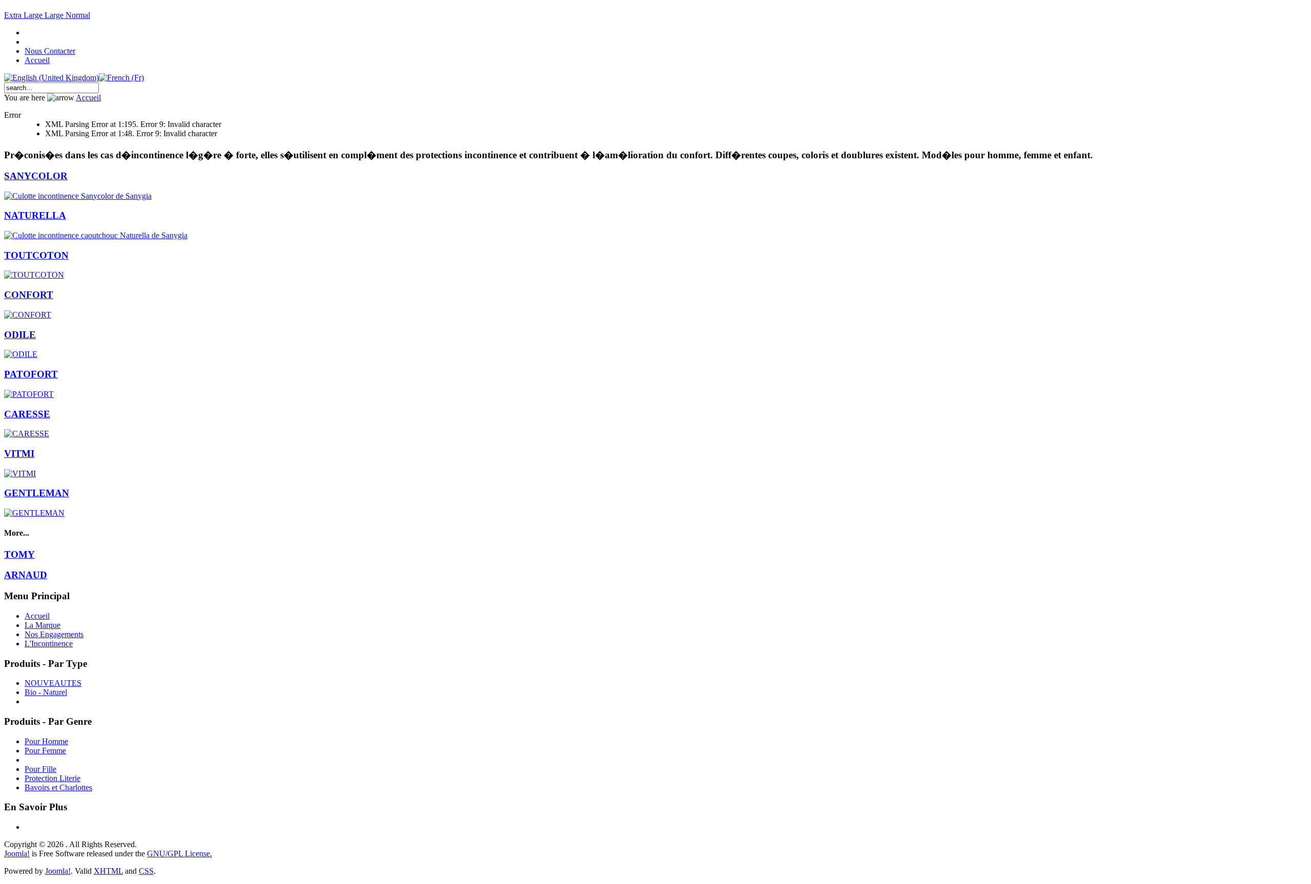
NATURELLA (35, 215)
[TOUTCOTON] (34, 274)
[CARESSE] (26, 433)
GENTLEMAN (36, 493)
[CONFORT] (27, 314)
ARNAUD (25, 575)
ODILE (20, 334)
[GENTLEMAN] (34, 513)
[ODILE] (20, 354)
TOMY (19, 554)
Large (55, 15)
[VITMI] (20, 473)
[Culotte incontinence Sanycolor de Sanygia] (78, 196)
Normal (78, 15)
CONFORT (28, 294)
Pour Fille (40, 769)
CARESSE (27, 414)
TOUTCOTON (36, 255)
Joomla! (17, 853)
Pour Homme (46, 741)
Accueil (37, 60)
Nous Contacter (50, 51)
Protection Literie (52, 778)
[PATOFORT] (29, 394)
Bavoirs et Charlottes (58, 787)
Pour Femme (45, 750)
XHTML (108, 871)
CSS (146, 871)
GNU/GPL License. (179, 853)
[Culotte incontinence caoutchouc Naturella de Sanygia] (95, 235)
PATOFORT (31, 374)
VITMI (19, 453)
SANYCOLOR (36, 176)
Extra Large (24, 15)
